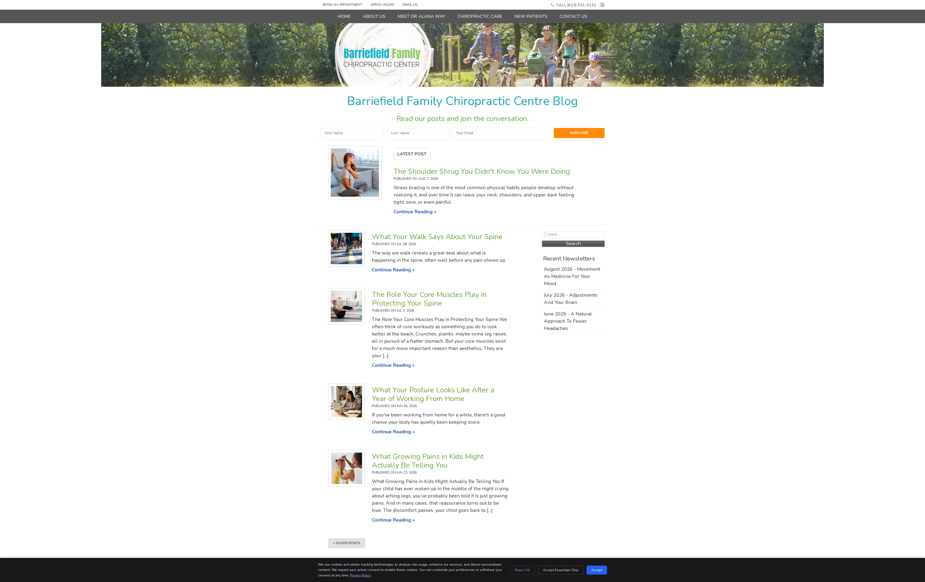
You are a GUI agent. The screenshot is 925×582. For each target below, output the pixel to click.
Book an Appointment (342, 4)
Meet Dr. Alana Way (421, 16)
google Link (602, 5)
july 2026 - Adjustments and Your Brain (570, 299)
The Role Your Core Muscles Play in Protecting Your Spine (429, 299)
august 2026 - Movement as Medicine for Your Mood (572, 276)
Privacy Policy (360, 575)
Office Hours (382, 4)
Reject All (522, 570)
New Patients (531, 16)
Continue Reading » (415, 211)
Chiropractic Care (479, 16)
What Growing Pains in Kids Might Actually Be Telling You (428, 461)
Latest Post (411, 154)
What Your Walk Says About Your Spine (437, 237)
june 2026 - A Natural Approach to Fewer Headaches (568, 321)
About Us (374, 16)
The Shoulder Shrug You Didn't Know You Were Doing (482, 171)
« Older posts (346, 543)
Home (344, 16)
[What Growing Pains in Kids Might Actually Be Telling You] (346, 468)
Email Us (410, 4)
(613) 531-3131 (581, 5)
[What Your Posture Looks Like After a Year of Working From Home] (346, 401)
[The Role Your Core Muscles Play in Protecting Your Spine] (346, 306)
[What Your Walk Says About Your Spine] (346, 248)
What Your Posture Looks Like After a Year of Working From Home (433, 394)
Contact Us (573, 16)
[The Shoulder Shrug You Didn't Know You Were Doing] (355, 173)
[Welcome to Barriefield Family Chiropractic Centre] (382, 66)
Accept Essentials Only (561, 570)
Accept (596, 570)
